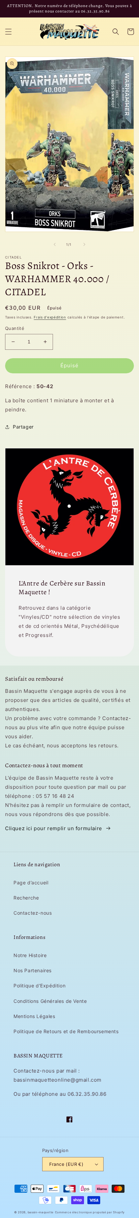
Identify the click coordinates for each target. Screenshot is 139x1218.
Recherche (26, 898)
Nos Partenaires (32, 970)
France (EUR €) (66, 1164)
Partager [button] (23, 427)
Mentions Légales (34, 1016)
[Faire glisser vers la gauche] (54, 244)
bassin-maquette (41, 1212)
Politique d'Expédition (39, 985)
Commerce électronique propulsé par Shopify (90, 1212)
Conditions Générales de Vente (50, 1001)
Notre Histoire (30, 955)
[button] (8, 31)
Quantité (14, 328)
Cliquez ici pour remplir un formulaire (53, 828)
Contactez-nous (32, 913)
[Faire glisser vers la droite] (84, 244)
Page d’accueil (30, 882)
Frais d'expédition (50, 317)
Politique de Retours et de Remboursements (66, 1031)
